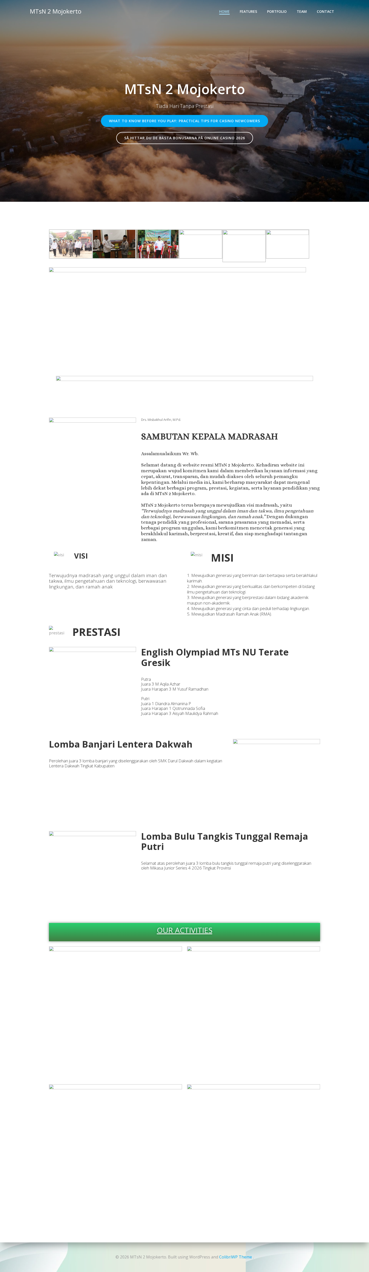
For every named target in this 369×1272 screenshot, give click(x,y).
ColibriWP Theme (235, 1257)
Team (302, 11)
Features (248, 11)
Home (224, 11)
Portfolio (277, 11)
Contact (325, 11)
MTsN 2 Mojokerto (55, 11)
